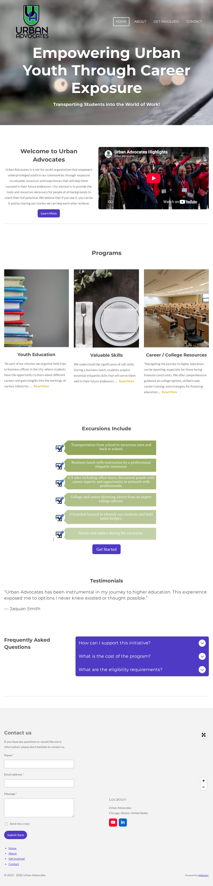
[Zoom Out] (204, 787)
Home (12, 848)
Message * (10, 794)
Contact (14, 864)
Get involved (17, 858)
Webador (203, 875)
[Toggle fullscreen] (204, 735)
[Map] (159, 761)
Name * (9, 755)
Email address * (14, 774)
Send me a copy (20, 823)
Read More (41, 386)
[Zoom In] (204, 781)
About (13, 853)
